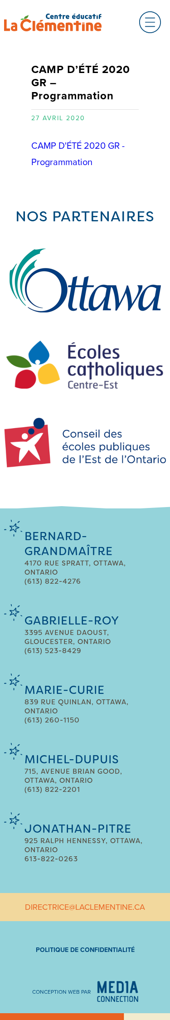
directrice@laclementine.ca (85, 907)
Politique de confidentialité (85, 950)
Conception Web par (61, 992)
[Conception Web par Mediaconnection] (117, 991)
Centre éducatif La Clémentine (53, 22)
